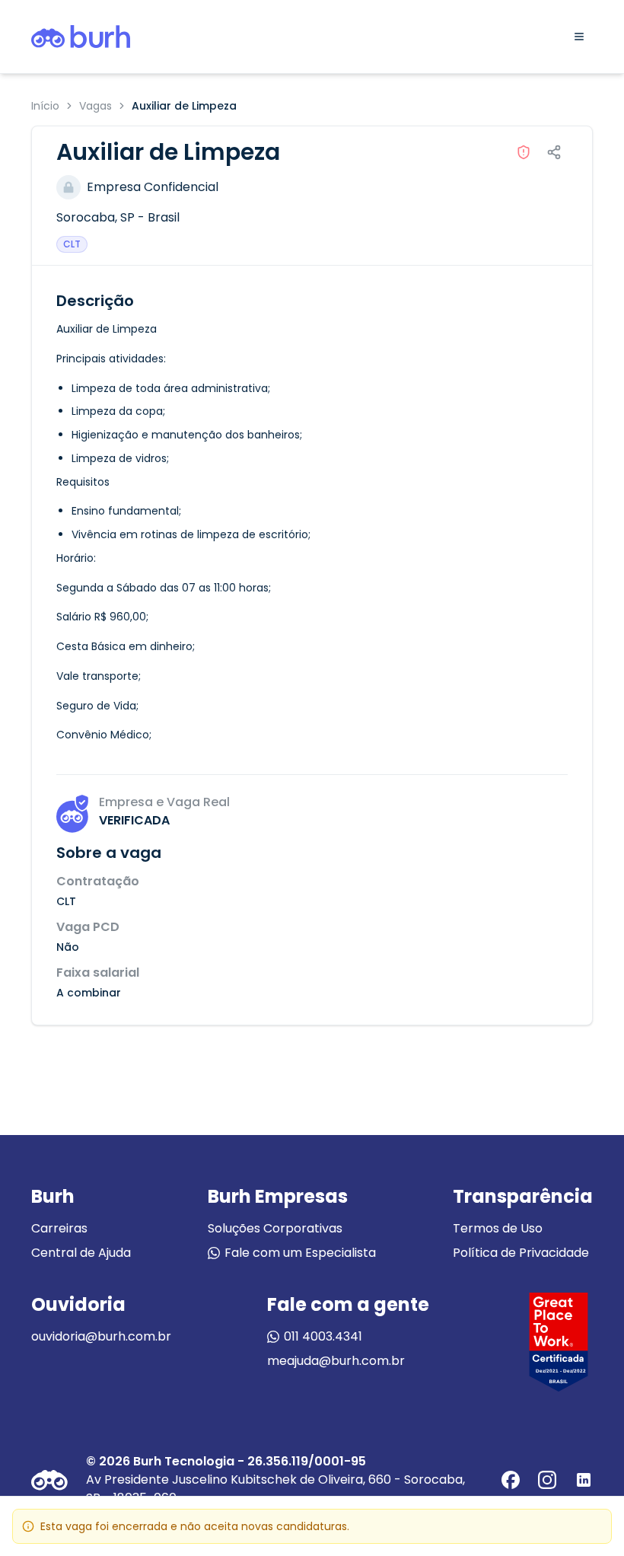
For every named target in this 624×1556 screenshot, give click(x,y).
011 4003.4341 (323, 1336)
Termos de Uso (498, 1228)
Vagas (95, 105)
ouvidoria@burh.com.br (101, 1336)
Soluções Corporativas (275, 1228)
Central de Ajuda (81, 1252)
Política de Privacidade (521, 1252)
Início (45, 105)
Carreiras (59, 1228)
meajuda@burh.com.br (336, 1360)
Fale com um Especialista (300, 1252)
